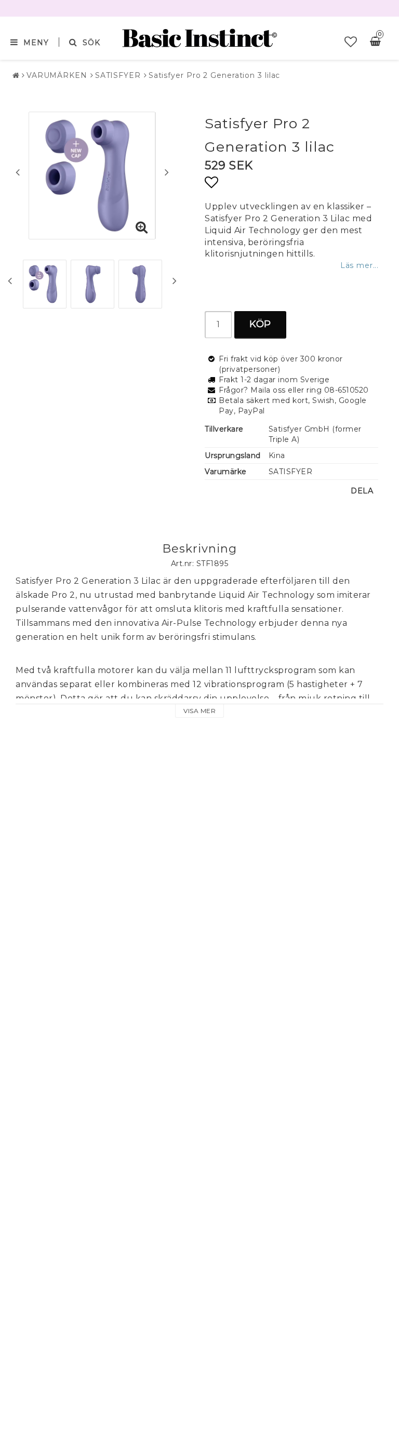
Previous (18, 172)
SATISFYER (118, 75)
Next (167, 172)
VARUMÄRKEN (56, 75)
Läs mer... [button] (359, 265)
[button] (350, 42)
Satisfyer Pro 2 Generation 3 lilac (215, 75)
